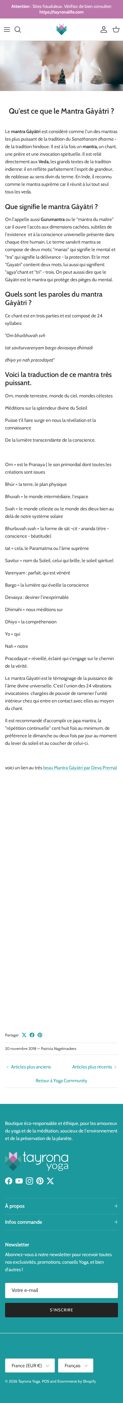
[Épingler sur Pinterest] (40, 1035)
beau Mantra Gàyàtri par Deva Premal (80, 768)
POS (45, 1381)
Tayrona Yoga (29, 1381)
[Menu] (7, 29)
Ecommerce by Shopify (76, 1381)
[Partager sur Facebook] (32, 1035)
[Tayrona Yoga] (61, 29)
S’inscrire (61, 1309)
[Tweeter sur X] (24, 1035)
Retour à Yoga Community (61, 1080)
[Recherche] (21, 29)
